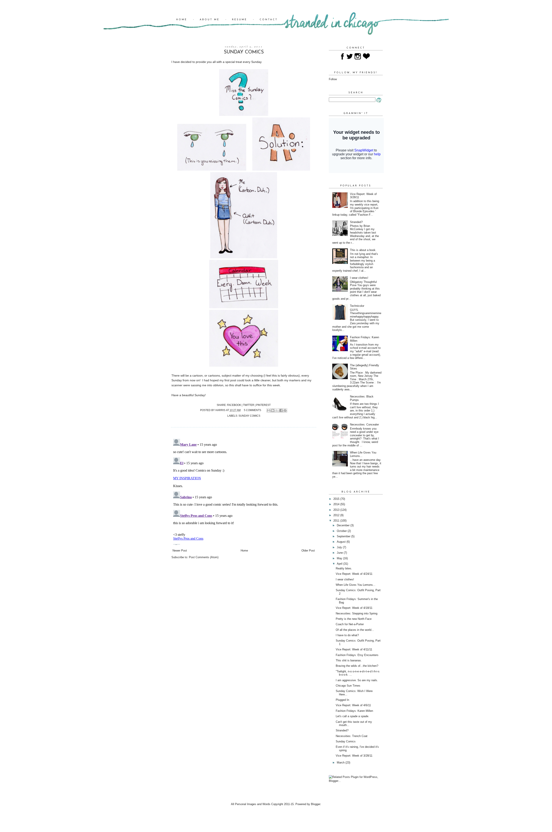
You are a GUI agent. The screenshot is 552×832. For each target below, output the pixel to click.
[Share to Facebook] (281, 410)
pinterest (263, 405)
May (340, 558)
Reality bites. (344, 568)
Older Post (308, 550)
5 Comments (252, 410)
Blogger (315, 804)
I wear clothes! (359, 277)
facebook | (235, 405)
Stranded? (356, 222)
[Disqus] (243, 491)
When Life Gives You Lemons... (355, 584)
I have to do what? (347, 635)
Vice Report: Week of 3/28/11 (354, 755)
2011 (336, 520)
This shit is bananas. (349, 660)
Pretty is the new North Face (354, 618)
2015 (336, 498)
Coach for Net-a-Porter (350, 624)
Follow (333, 79)
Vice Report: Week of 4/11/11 (354, 649)
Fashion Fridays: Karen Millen (354, 710)
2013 (336, 509)
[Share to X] (277, 410)
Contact (269, 20)
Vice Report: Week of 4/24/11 (354, 573)
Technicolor (357, 305)
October (342, 531)
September (344, 536)
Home (181, 20)
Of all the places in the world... (355, 629)
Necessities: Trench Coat (351, 736)
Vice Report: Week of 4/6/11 (353, 705)
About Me (210, 20)
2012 (336, 515)
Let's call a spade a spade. (352, 716)
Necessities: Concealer (364, 424)
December (343, 525)
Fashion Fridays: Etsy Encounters (357, 655)
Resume (239, 20)
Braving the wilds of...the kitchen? (357, 665)
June (340, 552)
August (342, 541)
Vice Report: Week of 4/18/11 (354, 607)
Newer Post (179, 550)
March (341, 762)
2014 (336, 504)
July (340, 547)
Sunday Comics (249, 415)
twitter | (249, 405)
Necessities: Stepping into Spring (356, 613)
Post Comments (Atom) (203, 557)
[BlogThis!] (273, 410)
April (340, 563)
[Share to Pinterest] (285, 410)
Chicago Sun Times (348, 685)
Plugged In (342, 699)
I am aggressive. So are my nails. (357, 680)
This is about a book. (363, 250)
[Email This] (269, 410)
